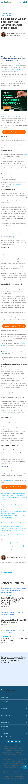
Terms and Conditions (9, 758)
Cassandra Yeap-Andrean (16, 33)
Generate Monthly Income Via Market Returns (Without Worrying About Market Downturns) (12, 601)
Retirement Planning (7, 549)
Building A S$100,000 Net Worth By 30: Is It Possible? (12, 495)
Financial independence (17, 542)
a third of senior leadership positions (12, 69)
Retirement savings (18, 546)
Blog (2, 13)
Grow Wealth (9, 13)
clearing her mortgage (21, 225)
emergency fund (16, 184)
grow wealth (5, 542)
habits (9, 412)
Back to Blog (8, 572)
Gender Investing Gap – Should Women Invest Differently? (13, 528)
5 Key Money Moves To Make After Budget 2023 (11, 526)
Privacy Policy (19, 758)
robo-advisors (24, 316)
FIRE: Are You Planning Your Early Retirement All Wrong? (13, 493)
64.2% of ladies (15, 65)
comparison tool (9, 480)
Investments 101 (6, 15)
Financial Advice (19, 549)
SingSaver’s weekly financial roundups (9, 116)
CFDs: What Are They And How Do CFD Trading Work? (14, 639)
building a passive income (8, 227)
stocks (12, 426)
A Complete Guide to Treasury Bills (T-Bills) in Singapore (14, 621)
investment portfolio (17, 232)
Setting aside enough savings (7, 251)
